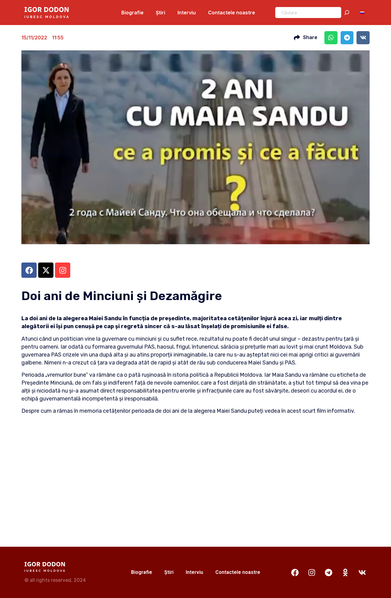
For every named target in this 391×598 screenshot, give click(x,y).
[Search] (348, 12)
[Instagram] (311, 572)
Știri (160, 12)
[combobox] (308, 12)
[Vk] (362, 572)
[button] (331, 37)
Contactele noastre (231, 12)
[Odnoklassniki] (345, 572)
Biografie (132, 12)
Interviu (186, 12)
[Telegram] (328, 572)
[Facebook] (294, 572)
